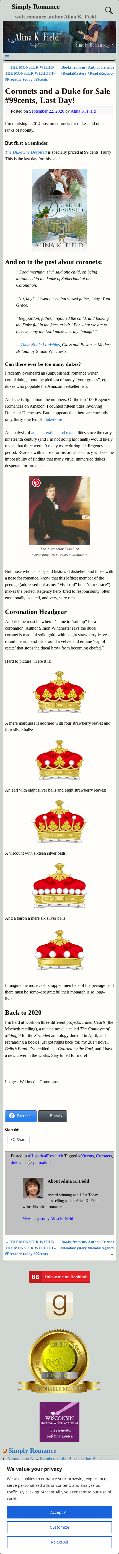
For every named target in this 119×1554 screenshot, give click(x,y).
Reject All (59, 1542)
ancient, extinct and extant (54, 432)
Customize (59, 1527)
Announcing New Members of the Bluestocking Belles (55, 1458)
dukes (16, 1162)
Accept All (59, 1512)
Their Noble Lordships (40, 344)
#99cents (86, 1156)
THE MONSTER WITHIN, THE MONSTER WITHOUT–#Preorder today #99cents (30, 73)
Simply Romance (36, 6)
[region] (59, 1507)
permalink (42, 1162)
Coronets (104, 1156)
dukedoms (54, 419)
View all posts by (48, 1218)
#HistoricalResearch (45, 1156)
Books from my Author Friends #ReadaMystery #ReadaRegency (87, 73)
